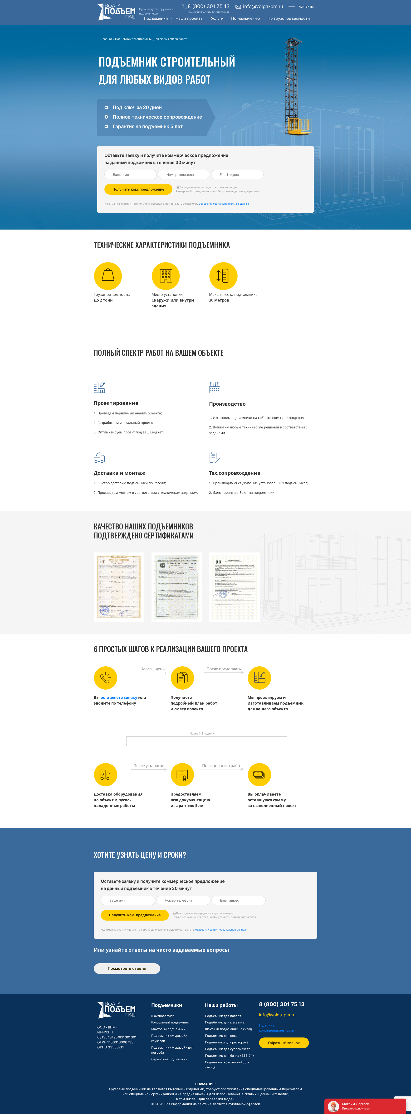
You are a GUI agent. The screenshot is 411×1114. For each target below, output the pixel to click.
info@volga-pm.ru (263, 6)
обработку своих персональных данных (224, 203)
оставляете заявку (119, 697)
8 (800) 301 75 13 (209, 6)
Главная (107, 39)
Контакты (306, 6)
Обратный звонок (284, 1043)
